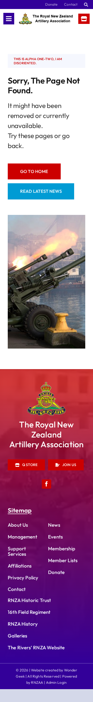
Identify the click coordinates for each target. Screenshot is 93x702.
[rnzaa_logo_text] (46, 15)
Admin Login (56, 682)
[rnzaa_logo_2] (46, 384)
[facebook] (46, 484)
